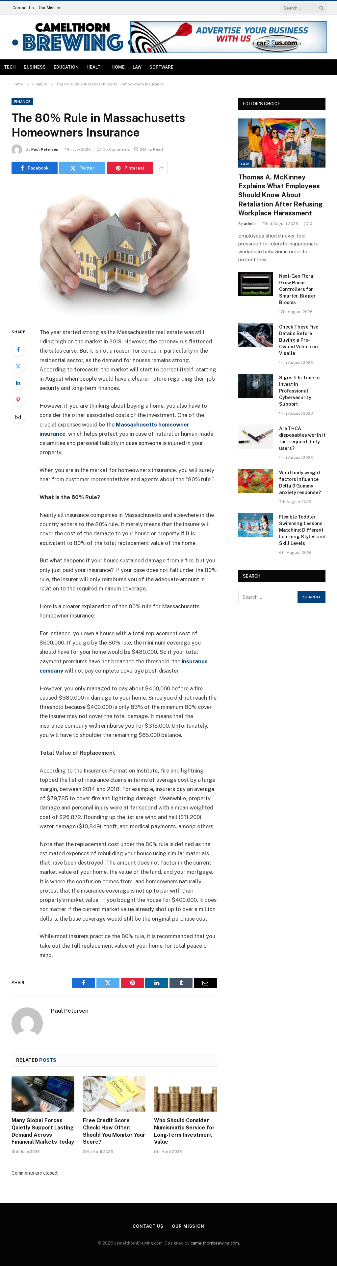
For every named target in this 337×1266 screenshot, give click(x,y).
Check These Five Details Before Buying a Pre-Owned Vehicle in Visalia (298, 340)
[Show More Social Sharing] (161, 168)
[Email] (18, 416)
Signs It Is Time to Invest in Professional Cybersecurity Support (299, 391)
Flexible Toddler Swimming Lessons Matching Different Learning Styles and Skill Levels (302, 530)
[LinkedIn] (18, 383)
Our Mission (50, 8)
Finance (22, 102)
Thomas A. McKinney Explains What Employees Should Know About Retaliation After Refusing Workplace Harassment (280, 195)
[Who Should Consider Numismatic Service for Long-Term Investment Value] (185, 1094)
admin (250, 223)
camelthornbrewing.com (215, 1243)
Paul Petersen (44, 149)
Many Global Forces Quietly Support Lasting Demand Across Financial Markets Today (43, 1131)
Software (161, 67)
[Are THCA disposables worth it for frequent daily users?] (255, 437)
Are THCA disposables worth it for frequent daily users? (302, 438)
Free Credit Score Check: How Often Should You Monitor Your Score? (114, 1131)
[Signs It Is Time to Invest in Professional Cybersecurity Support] (255, 386)
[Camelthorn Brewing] (73, 37)
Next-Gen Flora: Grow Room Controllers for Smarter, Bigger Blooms (297, 289)
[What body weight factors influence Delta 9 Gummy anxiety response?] (255, 481)
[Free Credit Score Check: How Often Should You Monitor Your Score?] (114, 1094)
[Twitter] (18, 366)
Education (66, 67)
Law (137, 67)
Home (118, 67)
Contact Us (23, 8)
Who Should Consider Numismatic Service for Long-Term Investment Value (184, 1131)
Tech (10, 67)
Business (35, 67)
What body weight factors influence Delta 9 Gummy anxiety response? (300, 482)
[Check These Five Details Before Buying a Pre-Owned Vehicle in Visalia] (255, 335)
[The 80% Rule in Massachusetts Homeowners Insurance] (114, 249)
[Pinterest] (18, 399)
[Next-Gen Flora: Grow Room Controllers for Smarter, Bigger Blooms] (255, 284)
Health (95, 67)
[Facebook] (18, 349)
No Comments (116, 149)
